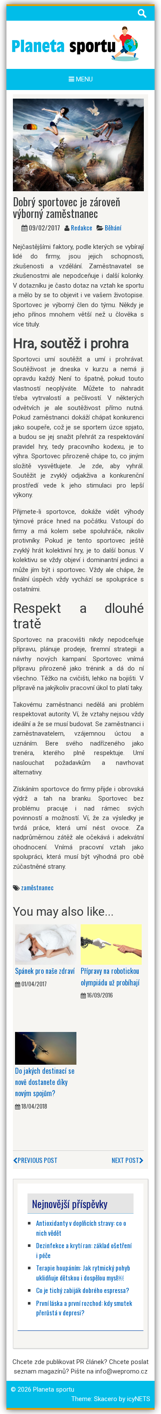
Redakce (81, 227)
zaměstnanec (37, 887)
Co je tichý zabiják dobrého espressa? (82, 1290)
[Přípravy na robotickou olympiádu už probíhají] (111, 944)
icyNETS (138, 1399)
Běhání (113, 227)
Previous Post (38, 1160)
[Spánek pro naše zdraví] (45, 944)
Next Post (125, 1160)
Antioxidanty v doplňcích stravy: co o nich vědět (81, 1227)
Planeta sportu (53, 1389)
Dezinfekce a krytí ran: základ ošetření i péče (83, 1250)
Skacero (105, 1399)
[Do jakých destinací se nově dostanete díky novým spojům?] (45, 1048)
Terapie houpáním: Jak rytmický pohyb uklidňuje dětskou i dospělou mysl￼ (83, 1272)
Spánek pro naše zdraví (45, 971)
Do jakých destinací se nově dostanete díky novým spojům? (44, 1082)
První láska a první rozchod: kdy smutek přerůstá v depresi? (84, 1308)
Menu (83, 79)
